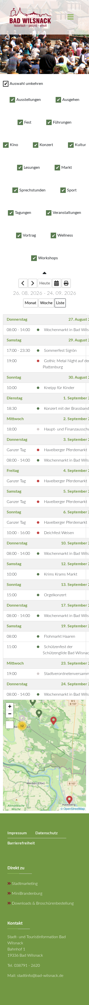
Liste (60, 303)
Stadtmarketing (24, 884)
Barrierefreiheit (21, 843)
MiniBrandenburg (26, 893)
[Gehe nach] (56, 283)
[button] (22, 718)
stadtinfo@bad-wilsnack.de (40, 976)
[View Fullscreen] (9, 724)
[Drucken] (66, 283)
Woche (46, 303)
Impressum (17, 833)
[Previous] (23, 283)
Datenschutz (46, 833)
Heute (44, 283)
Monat (30, 303)
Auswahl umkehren (26, 84)
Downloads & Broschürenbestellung (42, 903)
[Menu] (70, 17)
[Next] (32, 283)
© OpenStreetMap (73, 808)
